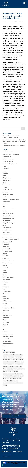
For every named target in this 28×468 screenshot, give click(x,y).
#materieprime (11, 357)
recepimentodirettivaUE (17, 378)
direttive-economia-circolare (10, 208)
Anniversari (6, 168)
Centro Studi (6, 322)
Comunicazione (7, 291)
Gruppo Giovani (7, 220)
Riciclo (4, 305)
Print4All (16, 373)
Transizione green (7, 315)
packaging (16, 371)
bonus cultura (9, 361)
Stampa (4, 320)
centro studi (11, 364)
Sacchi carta (6, 204)
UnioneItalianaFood (15, 383)
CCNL (4, 270)
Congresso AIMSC (7, 242)
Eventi (4, 289)
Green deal (5, 294)
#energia (5, 357)
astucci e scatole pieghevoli (18, 359)
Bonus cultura (6, 313)
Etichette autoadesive (8, 159)
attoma (4, 361)
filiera (4, 368)
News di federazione (8, 343)
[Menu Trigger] (24, 3)
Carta (4, 327)
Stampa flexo (6, 246)
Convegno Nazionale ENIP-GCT (11, 239)
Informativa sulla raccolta (9, 466)
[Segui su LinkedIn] (14, 435)
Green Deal (6, 244)
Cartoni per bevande (8, 161)
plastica (12, 373)
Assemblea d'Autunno (8, 261)
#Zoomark (10, 359)
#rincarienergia (18, 357)
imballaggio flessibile (20, 368)
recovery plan (6, 380)
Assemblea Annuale (8, 152)
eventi (20, 366)
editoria (16, 366)
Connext (5, 303)
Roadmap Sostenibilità (8, 237)
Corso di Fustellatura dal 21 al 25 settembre (14, 145)
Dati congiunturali (7, 251)
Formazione (6, 287)
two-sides (5, 197)
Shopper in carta (7, 178)
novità (11, 371)
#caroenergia (12, 352)
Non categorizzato (20, 21)
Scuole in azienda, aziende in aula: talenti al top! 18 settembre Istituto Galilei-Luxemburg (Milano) (14, 141)
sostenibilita (6, 258)
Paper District (6, 175)
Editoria (5, 275)
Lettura (4, 329)
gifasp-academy (7, 232)
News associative (7, 341)
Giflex (8, 368)
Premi (4, 225)
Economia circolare (7, 263)
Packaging (5, 331)
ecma (4, 206)
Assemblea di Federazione (9, 308)
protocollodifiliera (20, 376)
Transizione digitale (8, 336)
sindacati (11, 380)
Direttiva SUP (6, 298)
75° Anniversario (7, 301)
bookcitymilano (17, 361)
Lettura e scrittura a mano (9, 185)
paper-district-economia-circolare (11, 199)
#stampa (5, 359)
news (4, 171)
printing (21, 373)
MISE (7, 371)
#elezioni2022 (19, 354)
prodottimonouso (12, 376)
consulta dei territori (19, 364)
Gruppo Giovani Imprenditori (10, 223)
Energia (5, 253)
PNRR (4, 296)
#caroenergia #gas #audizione (9, 354)
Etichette (5, 211)
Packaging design (7, 156)
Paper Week (6, 317)
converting (5, 366)
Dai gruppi (5, 324)
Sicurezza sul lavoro (8, 194)
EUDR (4, 166)
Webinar (5, 385)
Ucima (16, 380)
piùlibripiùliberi (6, 373)
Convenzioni (6, 187)
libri (4, 371)
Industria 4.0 (6, 339)
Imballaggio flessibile (8, 213)
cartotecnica (5, 364)
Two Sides (5, 173)
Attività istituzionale (8, 235)
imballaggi (13, 368)
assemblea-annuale (7, 230)
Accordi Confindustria (8, 218)
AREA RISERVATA (6, 456)
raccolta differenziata (7, 378)
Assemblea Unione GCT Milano (11, 154)
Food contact (6, 268)
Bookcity (5, 272)
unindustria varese (6, 383)
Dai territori (5, 346)
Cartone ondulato (7, 227)
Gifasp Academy (7, 180)
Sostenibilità (6, 256)
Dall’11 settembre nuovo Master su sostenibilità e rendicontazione (11, 136)
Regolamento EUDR (8, 190)
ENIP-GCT (5, 265)
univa (22, 383)
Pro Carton (5, 376)
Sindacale (5, 192)
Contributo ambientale (8, 277)
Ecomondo (5, 282)
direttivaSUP (11, 366)
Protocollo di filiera (7, 249)
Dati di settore (6, 201)
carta (22, 361)
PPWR (4, 182)
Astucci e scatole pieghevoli (10, 163)
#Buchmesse (5, 352)
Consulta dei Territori (8, 216)
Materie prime (6, 279)
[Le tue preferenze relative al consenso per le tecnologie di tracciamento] (2, 465)
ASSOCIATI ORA (14, 416)
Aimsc (4, 284)
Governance (12, 21)
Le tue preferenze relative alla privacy (15, 462)
